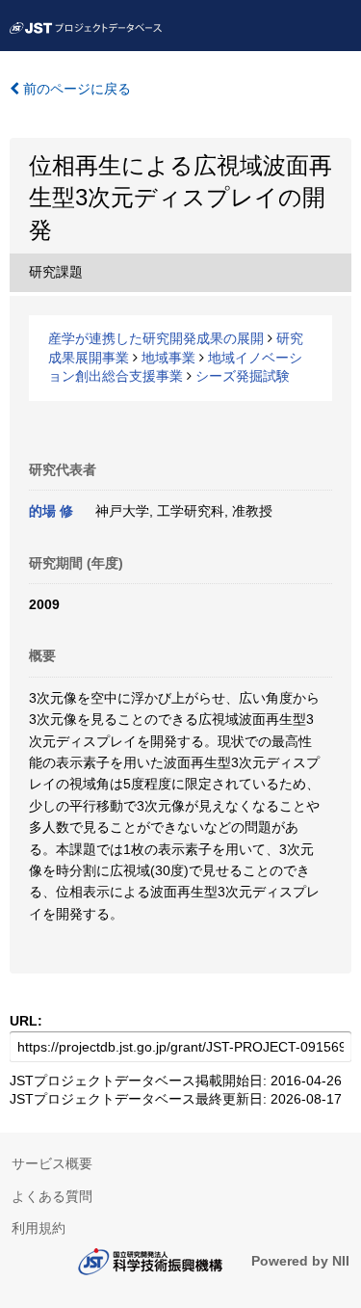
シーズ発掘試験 (242, 376)
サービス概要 (52, 1163)
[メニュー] (337, 23)
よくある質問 (52, 1196)
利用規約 (38, 1228)
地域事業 (168, 357)
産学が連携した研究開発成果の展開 (156, 338)
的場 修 (51, 511)
